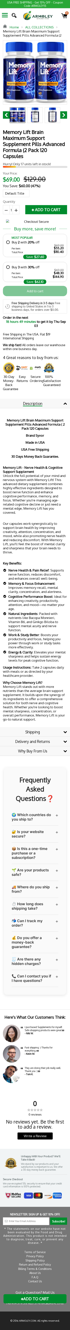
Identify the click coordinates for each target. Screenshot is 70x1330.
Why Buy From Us (32, 751)
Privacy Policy (35, 1256)
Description (32, 403)
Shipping (32, 732)
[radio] (35, 247)
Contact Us (35, 1281)
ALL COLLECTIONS (39, 27)
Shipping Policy (35, 1260)
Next (63, 115)
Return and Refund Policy (35, 1264)
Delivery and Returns (32, 741)
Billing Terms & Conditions (35, 1268)
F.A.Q (35, 1277)
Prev (6, 115)
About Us (35, 1273)
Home (14, 27)
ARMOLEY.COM (27, 1320)
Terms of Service (35, 1252)
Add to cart (35, 291)
